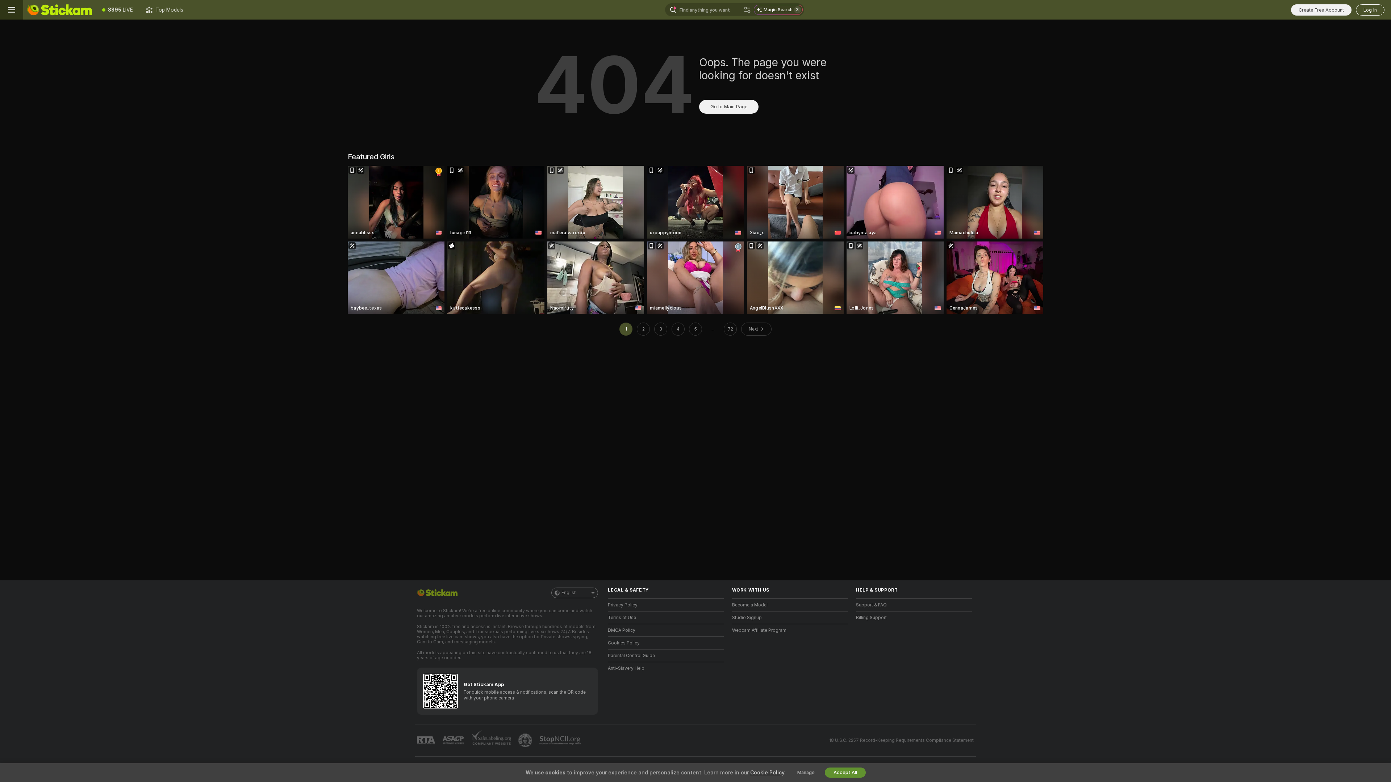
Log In (1370, 10)
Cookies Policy (624, 643)
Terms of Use (622, 617)
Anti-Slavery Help (626, 668)
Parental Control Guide (631, 655)
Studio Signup (747, 617)
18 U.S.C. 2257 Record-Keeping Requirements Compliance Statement (901, 740)
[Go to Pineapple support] (526, 740)
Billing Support (871, 617)
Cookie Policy (767, 772)
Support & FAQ (871, 604)
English (569, 592)
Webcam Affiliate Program (759, 630)
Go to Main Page (728, 106)
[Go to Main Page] (59, 10)
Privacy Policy (623, 604)
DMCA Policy (621, 630)
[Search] (747, 10)
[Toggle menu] (11, 10)
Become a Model (750, 604)
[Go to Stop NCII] (560, 740)
